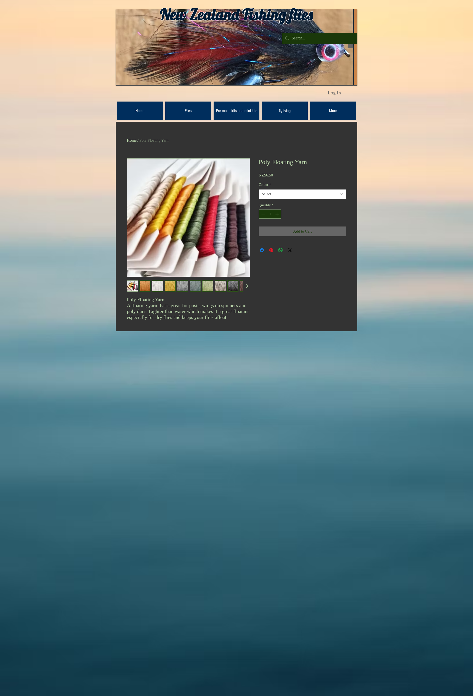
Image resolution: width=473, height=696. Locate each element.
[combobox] (302, 194)
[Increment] (277, 214)
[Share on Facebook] (262, 250)
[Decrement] (262, 214)
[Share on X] (290, 250)
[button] (350, 44)
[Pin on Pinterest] (271, 250)
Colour (265, 185)
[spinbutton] (270, 214)
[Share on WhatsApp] (281, 250)
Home (131, 140)
